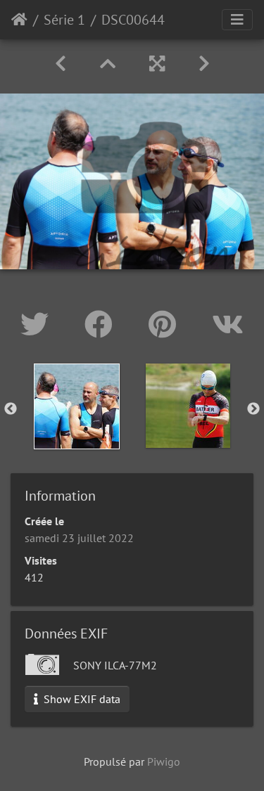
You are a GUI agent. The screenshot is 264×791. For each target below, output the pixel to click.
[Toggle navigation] (237, 19)
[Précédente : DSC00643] (60, 63)
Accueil (19, 19)
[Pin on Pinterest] (166, 324)
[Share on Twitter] (38, 324)
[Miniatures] (107, 63)
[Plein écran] (157, 63)
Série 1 (64, 20)
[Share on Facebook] (102, 324)
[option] (76, 406)
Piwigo (163, 761)
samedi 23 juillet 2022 (79, 538)
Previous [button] (11, 409)
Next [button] (253, 409)
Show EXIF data (80, 699)
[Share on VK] (228, 324)
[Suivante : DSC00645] (204, 63)
